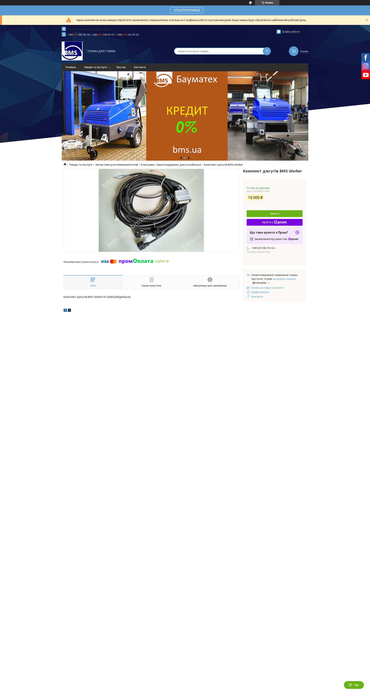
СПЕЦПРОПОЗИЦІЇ (187, 10)
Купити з (267, 222)
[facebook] (65, 310)
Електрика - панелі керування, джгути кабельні (171, 164)
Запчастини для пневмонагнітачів (116, 164)
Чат (356, 685)
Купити (274, 213)
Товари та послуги (95, 67)
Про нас (121, 67)
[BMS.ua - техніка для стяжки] (72, 50)
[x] (69, 310)
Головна (71, 67)
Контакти (140, 67)
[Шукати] (267, 51)
